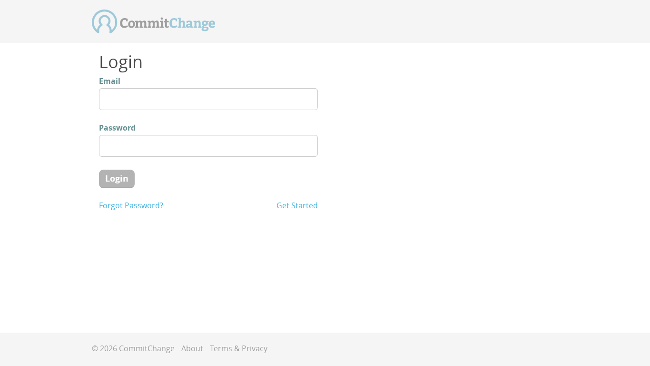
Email (109, 81)
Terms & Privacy (238, 348)
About (192, 348)
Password (117, 127)
